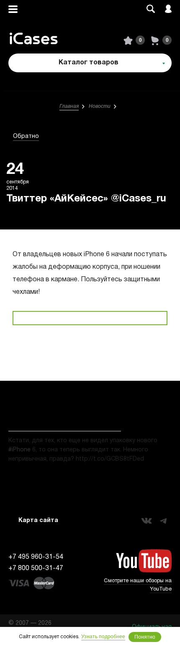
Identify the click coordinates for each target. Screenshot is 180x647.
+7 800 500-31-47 (35, 568)
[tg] (163, 520)
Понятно (144, 637)
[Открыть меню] (13, 9)
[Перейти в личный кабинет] (168, 9)
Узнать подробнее (103, 636)
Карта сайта (38, 520)
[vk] (146, 521)
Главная (69, 106)
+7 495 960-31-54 (35, 557)
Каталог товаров (88, 63)
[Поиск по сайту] (151, 9)
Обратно (26, 136)
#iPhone (19, 450)
